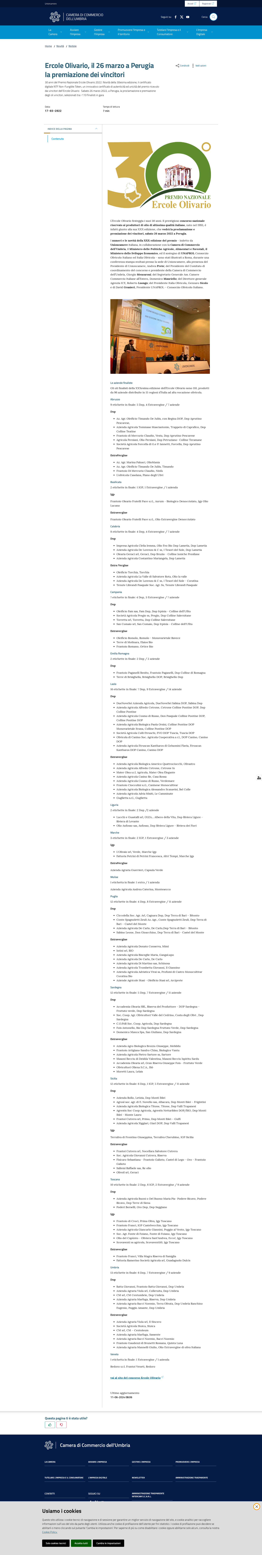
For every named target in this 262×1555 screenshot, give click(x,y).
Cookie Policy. (49, 1532)
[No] (61, 1425)
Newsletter (138, 1477)
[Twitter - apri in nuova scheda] (180, 17)
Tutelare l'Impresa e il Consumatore (64, 1477)
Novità (60, 46)
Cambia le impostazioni (108, 1543)
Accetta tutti (81, 1543)
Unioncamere (51, 3)
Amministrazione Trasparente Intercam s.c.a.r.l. (148, 1495)
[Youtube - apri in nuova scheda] (186, 17)
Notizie (73, 46)
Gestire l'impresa (141, 1461)
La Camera (50, 1461)
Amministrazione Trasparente (192, 1477)
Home (48, 46)
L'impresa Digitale (97, 1477)
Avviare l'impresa (97, 1461)
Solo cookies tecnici (56, 1543)
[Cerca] (213, 16)
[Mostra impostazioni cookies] (259, 777)
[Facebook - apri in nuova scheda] (174, 17)
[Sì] (50, 1425)
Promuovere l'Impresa (188, 1461)
